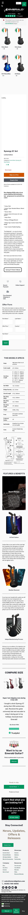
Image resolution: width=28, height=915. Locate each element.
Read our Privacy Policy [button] (16, 901)
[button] (2, 904)
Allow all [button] (7, 911)
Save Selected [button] (16, 911)
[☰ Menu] (3, 3)
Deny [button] (23, 911)
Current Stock (9, 23)
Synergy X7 (18, 160)
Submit (5, 343)
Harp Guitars (7, 162)
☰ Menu (3, 3)
